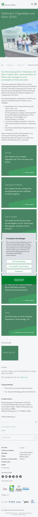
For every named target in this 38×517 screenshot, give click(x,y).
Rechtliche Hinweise (19, 280)
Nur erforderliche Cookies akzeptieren (19, 266)
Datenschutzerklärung (19, 279)
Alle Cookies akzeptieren (19, 261)
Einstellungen (18, 271)
